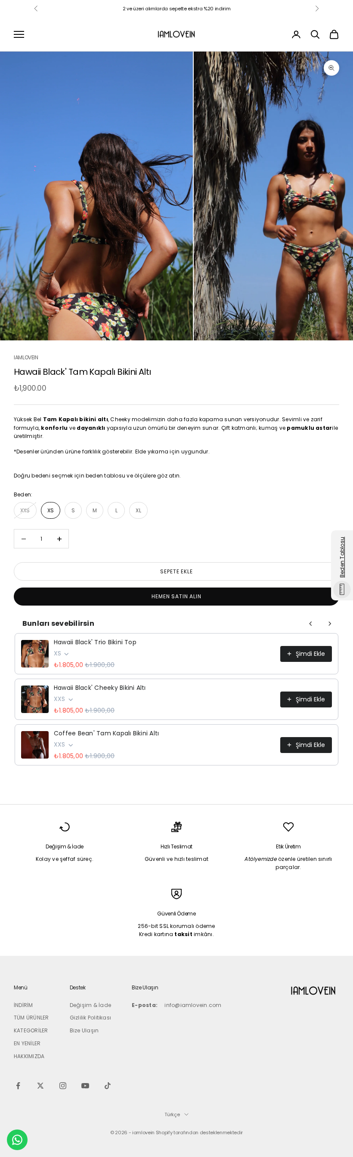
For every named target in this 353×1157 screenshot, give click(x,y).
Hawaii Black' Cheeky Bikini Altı (100, 687)
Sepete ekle (176, 571)
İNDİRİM (23, 1005)
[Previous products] (310, 624)
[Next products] (329, 624)
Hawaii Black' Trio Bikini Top (95, 642)
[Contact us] (17, 1139)
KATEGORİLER (31, 1030)
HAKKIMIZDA (29, 1056)
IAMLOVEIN (26, 357)
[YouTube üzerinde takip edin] (85, 1085)
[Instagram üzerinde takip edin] (63, 1085)
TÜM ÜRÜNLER (31, 1017)
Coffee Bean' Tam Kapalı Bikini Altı (106, 733)
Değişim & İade (90, 1005)
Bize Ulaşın (84, 1030)
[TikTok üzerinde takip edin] (107, 1085)
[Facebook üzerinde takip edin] (18, 1085)
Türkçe (172, 1114)
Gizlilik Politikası (90, 1017)
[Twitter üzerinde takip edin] (40, 1085)
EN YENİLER (27, 1043)
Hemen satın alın (176, 596)
